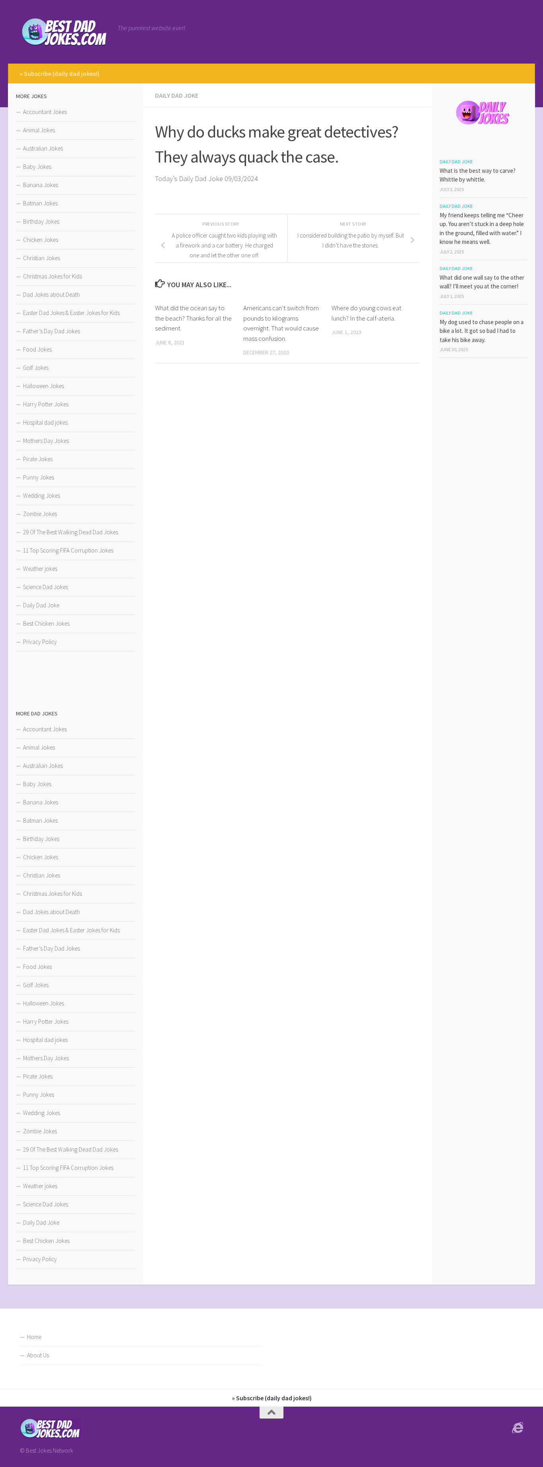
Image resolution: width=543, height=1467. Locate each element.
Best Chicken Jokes (46, 623)
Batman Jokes (40, 203)
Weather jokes (40, 568)
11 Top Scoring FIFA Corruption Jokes (68, 550)
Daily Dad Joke (176, 95)
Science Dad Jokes (45, 587)
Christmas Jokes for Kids (52, 276)
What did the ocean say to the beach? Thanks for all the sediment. (193, 317)
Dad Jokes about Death (51, 294)
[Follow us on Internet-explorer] (517, 1428)
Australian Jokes (43, 148)
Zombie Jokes (40, 514)
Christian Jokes (41, 258)
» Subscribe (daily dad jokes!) (59, 73)
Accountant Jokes (45, 112)
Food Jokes (37, 349)
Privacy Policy (40, 642)
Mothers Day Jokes (46, 441)
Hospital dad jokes (45, 422)
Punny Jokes (38, 477)
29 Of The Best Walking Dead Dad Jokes (70, 532)
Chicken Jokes (40, 240)
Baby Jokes (37, 166)
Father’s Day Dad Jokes (51, 331)
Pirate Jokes (37, 459)
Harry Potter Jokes (45, 404)
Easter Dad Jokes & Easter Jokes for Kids (71, 313)
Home (34, 1337)
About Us (38, 1355)
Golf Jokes (35, 367)
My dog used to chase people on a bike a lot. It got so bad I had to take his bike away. (482, 331)
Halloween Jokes (43, 386)
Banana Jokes (40, 185)
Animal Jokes (39, 130)
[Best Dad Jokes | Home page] (65, 32)
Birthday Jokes (41, 221)
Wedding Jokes (41, 495)
